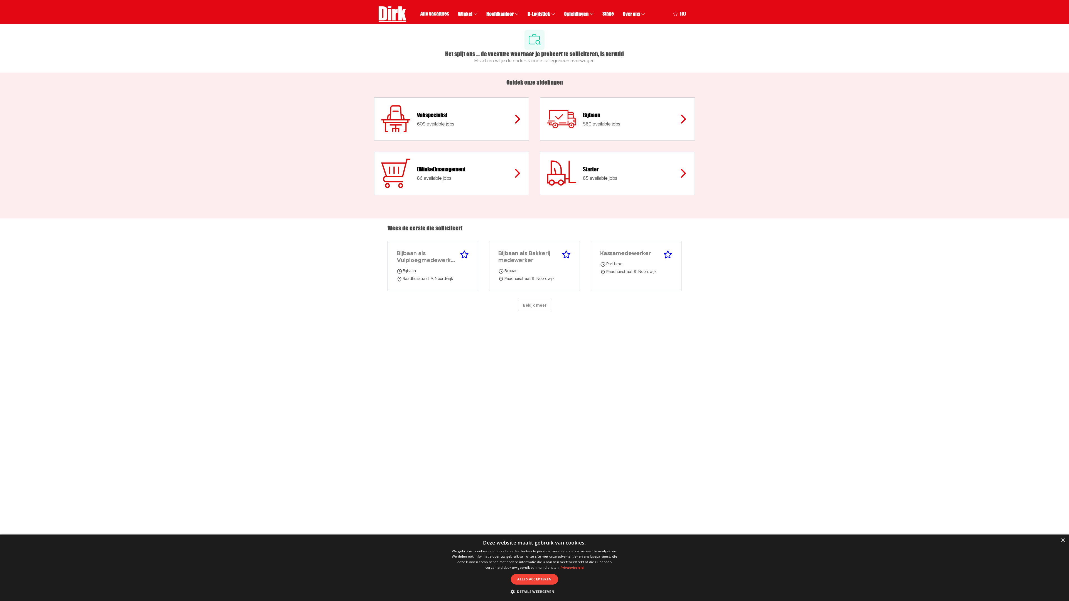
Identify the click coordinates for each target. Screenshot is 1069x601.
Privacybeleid (571, 567)
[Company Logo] (392, 13)
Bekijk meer (534, 305)
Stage (608, 14)
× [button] (1063, 540)
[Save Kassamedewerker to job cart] (667, 254)
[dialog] (534, 568)
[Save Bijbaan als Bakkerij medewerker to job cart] (566, 254)
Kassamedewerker (625, 253)
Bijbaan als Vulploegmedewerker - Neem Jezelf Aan (427, 257)
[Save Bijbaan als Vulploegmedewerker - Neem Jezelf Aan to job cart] (464, 254)
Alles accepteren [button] (534, 579)
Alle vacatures (434, 14)
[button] (534, 591)
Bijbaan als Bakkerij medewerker (524, 257)
